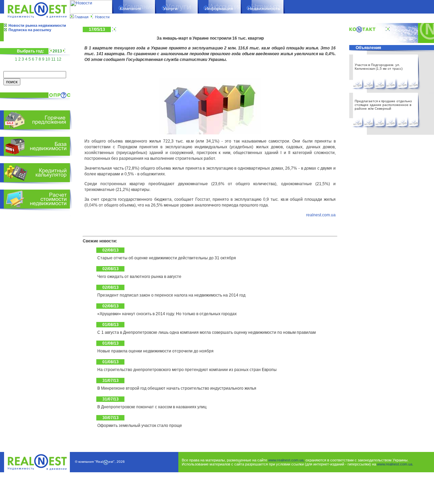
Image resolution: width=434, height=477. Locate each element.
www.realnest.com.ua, (286, 460)
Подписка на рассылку (29, 30)
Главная (81, 17)
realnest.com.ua (321, 215)
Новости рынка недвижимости (37, 25)
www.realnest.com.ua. (395, 464)
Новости (102, 17)
